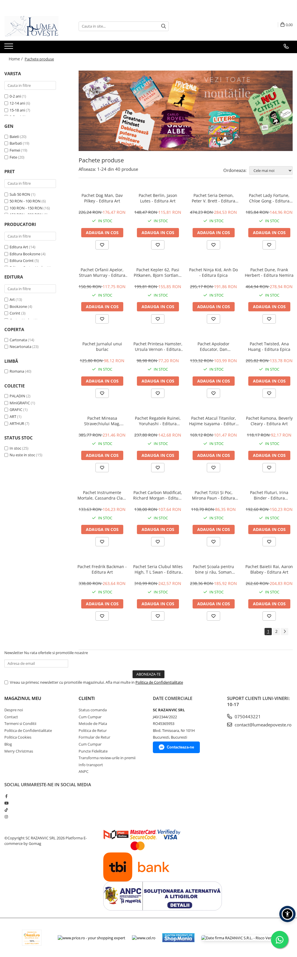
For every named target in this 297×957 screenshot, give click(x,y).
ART (13, 416)
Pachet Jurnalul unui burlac (102, 346)
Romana (17, 371)
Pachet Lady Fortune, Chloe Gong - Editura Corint (269, 198)
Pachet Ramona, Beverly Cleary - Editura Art (269, 420)
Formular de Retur (94, 737)
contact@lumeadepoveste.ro (262, 725)
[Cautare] (163, 26)
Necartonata (20, 346)
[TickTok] (6, 809)
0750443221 (247, 716)
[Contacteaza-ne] (286, 46)
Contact (11, 716)
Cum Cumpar (90, 716)
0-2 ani (15, 96)
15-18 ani (17, 110)
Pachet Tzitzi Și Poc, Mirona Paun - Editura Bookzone (213, 495)
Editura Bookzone (25, 253)
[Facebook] (6, 796)
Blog (8, 744)
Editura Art (19, 246)
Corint (15, 313)
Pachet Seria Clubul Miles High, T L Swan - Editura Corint (158, 569)
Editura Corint (22, 260)
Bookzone (18, 306)
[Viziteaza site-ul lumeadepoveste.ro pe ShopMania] (178, 937)
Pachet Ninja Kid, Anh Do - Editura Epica (213, 272)
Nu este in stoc (22, 454)
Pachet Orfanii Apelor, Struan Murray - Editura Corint (102, 272)
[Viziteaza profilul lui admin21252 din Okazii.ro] (32, 938)
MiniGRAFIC (20, 402)
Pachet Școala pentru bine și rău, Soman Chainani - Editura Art (213, 569)
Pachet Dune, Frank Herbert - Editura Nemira (269, 272)
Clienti (87, 698)
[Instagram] (6, 816)
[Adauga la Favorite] (102, 244)
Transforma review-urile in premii (107, 757)
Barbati (16, 143)
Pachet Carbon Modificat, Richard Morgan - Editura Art (157, 495)
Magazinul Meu (22, 698)
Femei (15, 150)
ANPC (83, 771)
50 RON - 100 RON (25, 201)
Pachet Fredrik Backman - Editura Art (102, 569)
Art (12, 299)
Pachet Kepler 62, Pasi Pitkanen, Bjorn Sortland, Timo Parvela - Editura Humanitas (158, 272)
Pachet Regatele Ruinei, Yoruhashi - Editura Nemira (158, 420)
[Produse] (9, 48)
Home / (16, 59)
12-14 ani (17, 103)
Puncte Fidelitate (93, 751)
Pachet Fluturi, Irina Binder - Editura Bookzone (269, 495)
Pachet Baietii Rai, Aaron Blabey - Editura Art (269, 569)
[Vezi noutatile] (186, 111)
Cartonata (18, 339)
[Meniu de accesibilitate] (287, 914)
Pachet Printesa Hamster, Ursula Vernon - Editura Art (157, 346)
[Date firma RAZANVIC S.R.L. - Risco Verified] (240, 938)
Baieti (14, 136)
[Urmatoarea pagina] (284, 631)
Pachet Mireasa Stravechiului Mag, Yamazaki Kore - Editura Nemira (102, 420)
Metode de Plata (93, 723)
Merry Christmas (18, 751)
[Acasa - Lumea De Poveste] (33, 26)
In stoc (15, 448)
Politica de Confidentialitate (159, 682)
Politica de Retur (93, 730)
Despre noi (13, 709)
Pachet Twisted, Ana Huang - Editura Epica (269, 346)
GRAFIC (16, 409)
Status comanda (93, 709)
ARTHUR (17, 423)
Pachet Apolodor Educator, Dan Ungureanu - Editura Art (213, 346)
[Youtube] (6, 803)
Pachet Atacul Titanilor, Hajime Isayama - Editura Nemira (213, 420)
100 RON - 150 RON (26, 208)
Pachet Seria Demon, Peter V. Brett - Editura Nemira (213, 198)
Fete (13, 157)
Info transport (91, 764)
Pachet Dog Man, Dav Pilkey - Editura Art (102, 198)
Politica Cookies (17, 737)
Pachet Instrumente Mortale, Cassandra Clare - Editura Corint (102, 495)
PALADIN (17, 395)
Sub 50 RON (20, 194)
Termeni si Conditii (20, 723)
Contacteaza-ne (180, 747)
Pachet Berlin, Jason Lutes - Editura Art (158, 198)
